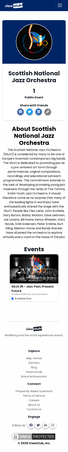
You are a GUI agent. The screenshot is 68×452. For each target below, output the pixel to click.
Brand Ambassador (34, 376)
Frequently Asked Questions (34, 391)
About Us (34, 405)
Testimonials (34, 372)
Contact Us (34, 409)
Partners (34, 363)
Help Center (34, 358)
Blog (34, 367)
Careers (34, 400)
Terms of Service (34, 396)
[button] (47, 112)
